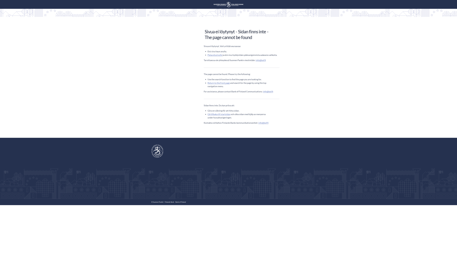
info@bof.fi (261, 60)
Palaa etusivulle (215, 55)
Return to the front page (219, 83)
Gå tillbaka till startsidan (219, 114)
